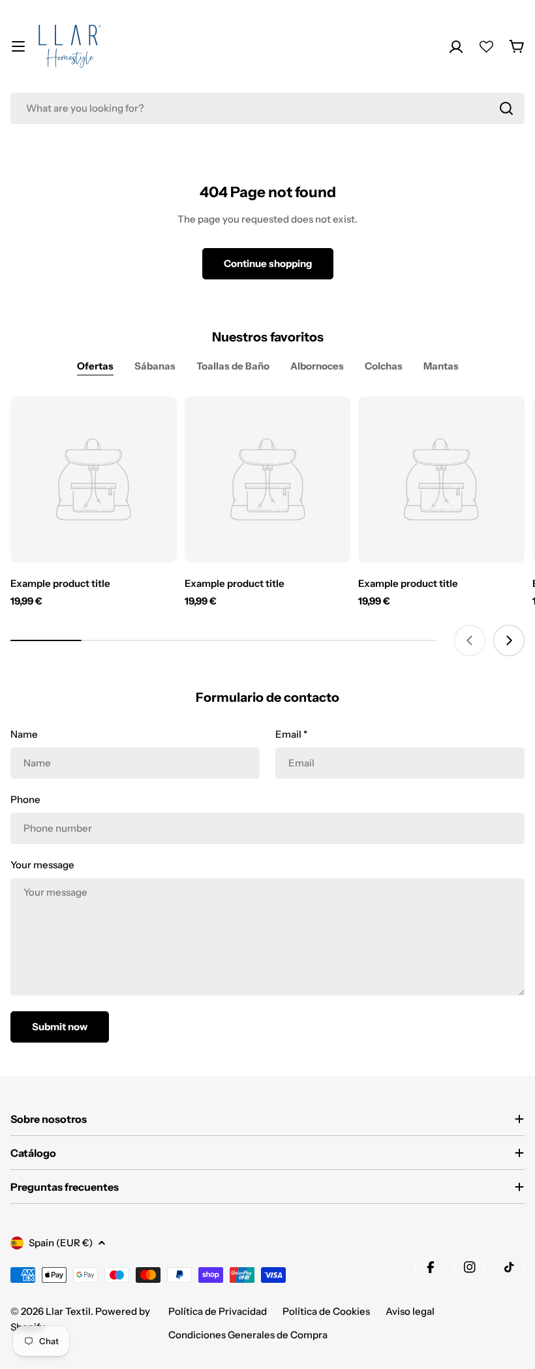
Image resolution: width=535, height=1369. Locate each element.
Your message (42, 864)
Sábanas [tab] (155, 366)
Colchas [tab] (384, 366)
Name (24, 734)
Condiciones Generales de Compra (248, 1335)
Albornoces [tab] (317, 366)
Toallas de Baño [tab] (232, 366)
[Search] (506, 108)
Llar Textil (68, 1311)
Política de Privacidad (217, 1311)
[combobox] (267, 108)
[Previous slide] (469, 640)
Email (291, 734)
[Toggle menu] (18, 46)
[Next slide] (509, 640)
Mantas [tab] (441, 366)
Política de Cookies (326, 1311)
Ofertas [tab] (95, 366)
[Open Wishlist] (486, 46)
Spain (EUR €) (61, 1242)
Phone (25, 799)
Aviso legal (410, 1311)
